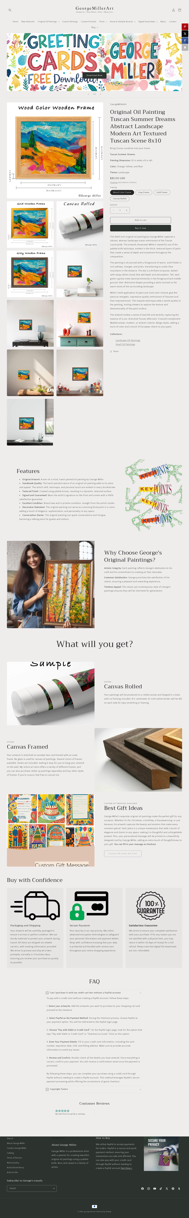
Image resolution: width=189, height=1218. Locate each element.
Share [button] (116, 351)
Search (10, 1138)
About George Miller (16, 1143)
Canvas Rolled (119, 199)
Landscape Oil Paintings (128, 340)
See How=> (126, 1168)
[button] (10, 10)
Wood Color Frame (122, 192)
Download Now (94, 75)
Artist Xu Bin (12, 1172)
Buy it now (140, 228)
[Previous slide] (88, 94)
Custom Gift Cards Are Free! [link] (122, 854)
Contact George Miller (17, 1148)
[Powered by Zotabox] (185, 47)
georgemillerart (90, 1211)
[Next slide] (101, 94)
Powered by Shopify (103, 1211)
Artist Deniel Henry (15, 1168)
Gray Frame (143, 192)
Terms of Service (14, 1158)
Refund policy (13, 1163)
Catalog (10, 1153)
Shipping (113, 182)
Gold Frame (161, 192)
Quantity (113, 205)
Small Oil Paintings (125, 344)
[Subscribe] (54, 1188)
